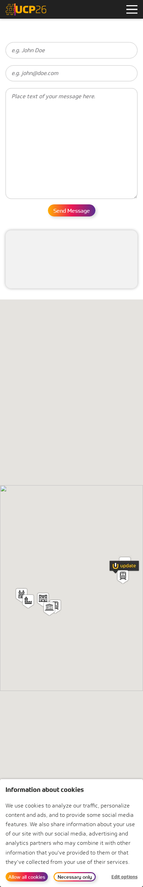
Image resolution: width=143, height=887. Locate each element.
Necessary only (75, 877)
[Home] (26, 9)
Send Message (71, 210)
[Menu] (131, 9)
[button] (49, 609)
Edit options (124, 877)
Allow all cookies (26, 877)
